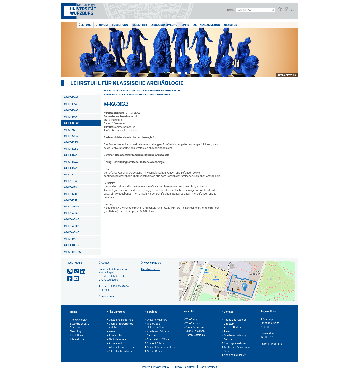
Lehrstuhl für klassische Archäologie (126, 83)
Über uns (85, 24)
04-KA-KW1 (71, 168)
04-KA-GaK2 (71, 135)
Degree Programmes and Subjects (120, 325)
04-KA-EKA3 (71, 110)
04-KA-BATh (71, 238)
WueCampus (193, 323)
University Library (157, 319)
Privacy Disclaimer (184, 366)
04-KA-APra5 (71, 232)
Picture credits (270, 322)
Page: (264, 343)
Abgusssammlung (164, 24)
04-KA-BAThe (72, 245)
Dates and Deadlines (120, 319)
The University (78, 319)
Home (73, 311)
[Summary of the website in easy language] (280, 9)
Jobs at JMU (115, 335)
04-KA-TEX (70, 180)
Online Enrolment (195, 331)
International (77, 339)
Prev (68, 49)
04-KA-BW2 (71, 161)
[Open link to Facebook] (70, 278)
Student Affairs (155, 343)
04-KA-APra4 (71, 225)
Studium (102, 24)
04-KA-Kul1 (70, 193)
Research (75, 327)
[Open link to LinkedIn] (83, 271)
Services (152, 311)
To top (265, 326)
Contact (105, 262)
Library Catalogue (195, 334)
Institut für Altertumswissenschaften (156, 90)
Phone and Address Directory (235, 321)
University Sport (156, 327)
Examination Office (158, 339)
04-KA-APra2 (71, 212)
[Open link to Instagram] (70, 271)
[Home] (105, 90)
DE (292, 9)
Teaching (75, 331)
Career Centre (155, 351)
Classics (230, 24)
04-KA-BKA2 (71, 123)
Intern (230, 9)
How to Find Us (152, 262)
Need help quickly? (235, 354)
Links (185, 24)
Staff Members (117, 339)
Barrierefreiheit (208, 366)
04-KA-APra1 (71, 206)
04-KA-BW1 (71, 155)
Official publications (120, 351)
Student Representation (161, 347)
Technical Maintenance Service (237, 349)
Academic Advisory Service (158, 333)
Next (290, 49)
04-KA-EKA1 (71, 97)
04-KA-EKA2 (71, 103)
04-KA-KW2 (71, 174)
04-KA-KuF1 (71, 142)
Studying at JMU (79, 323)
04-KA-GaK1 (71, 129)
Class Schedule (194, 327)
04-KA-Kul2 (70, 200)
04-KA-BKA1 (71, 116)
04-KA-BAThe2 (72, 251)
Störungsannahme (235, 343)
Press (227, 331)
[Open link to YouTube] (77, 278)
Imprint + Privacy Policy (155, 366)
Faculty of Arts (118, 90)
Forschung (120, 24)
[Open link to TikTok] (77, 271)
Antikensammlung (206, 24)
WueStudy (191, 319)
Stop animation (287, 74)
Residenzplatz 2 (150, 269)
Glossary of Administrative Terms (121, 345)
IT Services (153, 323)
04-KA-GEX (70, 187)
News (111, 331)
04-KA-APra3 (71, 219)
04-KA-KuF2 (71, 148)
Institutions (76, 335)
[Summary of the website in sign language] (286, 9)
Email (105, 289)
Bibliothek (139, 24)
